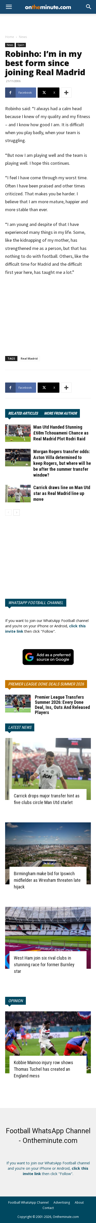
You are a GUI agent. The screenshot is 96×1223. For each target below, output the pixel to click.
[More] (66, 92)
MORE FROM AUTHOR (60, 413)
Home (9, 37)
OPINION (15, 1000)
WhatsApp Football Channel (35, 602)
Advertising (62, 1202)
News (23, 37)
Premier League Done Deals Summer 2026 (46, 684)
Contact (48, 1208)
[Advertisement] (48, 22)
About (79, 1202)
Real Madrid (29, 358)
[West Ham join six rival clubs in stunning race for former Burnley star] (48, 938)
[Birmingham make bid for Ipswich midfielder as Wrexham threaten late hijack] (48, 853)
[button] (89, 7)
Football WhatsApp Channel (28, 1202)
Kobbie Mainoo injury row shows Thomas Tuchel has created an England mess (43, 1069)
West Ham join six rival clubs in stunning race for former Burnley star (44, 964)
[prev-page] (8, 512)
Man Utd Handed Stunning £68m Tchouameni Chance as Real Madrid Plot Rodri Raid (61, 432)
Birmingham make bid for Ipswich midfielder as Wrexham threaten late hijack (47, 880)
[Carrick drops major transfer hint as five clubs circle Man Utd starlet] (48, 769)
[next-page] (16, 512)
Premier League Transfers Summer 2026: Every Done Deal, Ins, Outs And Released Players (62, 704)
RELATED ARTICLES (23, 413)
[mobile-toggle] (9, 7)
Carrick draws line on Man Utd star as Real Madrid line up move (61, 493)
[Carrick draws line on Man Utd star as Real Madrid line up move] (18, 493)
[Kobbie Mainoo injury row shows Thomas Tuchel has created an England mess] (48, 1042)
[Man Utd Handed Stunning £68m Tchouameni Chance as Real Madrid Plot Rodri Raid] (18, 433)
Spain (20, 45)
